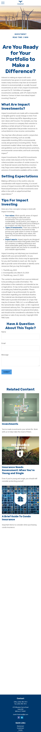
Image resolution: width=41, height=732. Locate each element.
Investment (20, 728)
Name (3, 332)
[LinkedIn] (22, 717)
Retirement (20, 726)
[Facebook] (18, 717)
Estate (21, 730)
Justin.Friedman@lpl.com (20, 714)
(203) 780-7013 (22, 702)
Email (3, 343)
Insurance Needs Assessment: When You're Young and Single (18, 470)
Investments (10, 423)
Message (4, 355)
